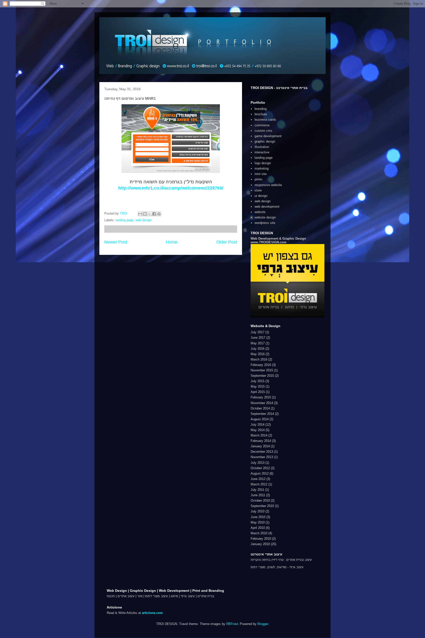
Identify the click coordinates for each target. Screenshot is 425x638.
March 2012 (259, 484)
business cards (265, 119)
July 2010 (257, 511)
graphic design (265, 141)
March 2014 (259, 435)
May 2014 (258, 430)
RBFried (232, 624)
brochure (261, 114)
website (260, 212)
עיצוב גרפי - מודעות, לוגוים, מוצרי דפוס (277, 567)
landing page (125, 220)
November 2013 (262, 457)
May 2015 (258, 386)
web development (267, 206)
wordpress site (265, 223)
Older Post (226, 242)
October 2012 (260, 468)
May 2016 (258, 354)
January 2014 (260, 446)
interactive (262, 152)
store (258, 190)
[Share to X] (149, 213)
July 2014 (257, 424)
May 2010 (258, 522)
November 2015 (262, 370)
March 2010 (259, 533)
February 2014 (261, 441)
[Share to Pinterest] (158, 213)
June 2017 (258, 337)
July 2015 (257, 381)
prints (258, 179)
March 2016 (259, 359)
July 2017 (257, 332)
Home (172, 242)
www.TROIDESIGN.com (269, 242)
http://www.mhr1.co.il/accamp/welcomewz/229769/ (170, 188)
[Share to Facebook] (154, 213)
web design (144, 220)
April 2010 (258, 528)
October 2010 (260, 500)
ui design (261, 196)
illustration (262, 147)
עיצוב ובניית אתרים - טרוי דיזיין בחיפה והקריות (281, 560)
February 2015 (261, 397)
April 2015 (258, 392)
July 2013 (257, 462)
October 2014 (260, 408)
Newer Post (115, 242)
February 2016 (261, 365)
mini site (261, 174)
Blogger (263, 624)
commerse (262, 125)
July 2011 (257, 490)
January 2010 (260, 544)
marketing (262, 168)
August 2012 (260, 473)
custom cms (263, 130)
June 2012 (258, 479)
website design (265, 217)
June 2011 (258, 495)
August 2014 (260, 419)
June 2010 (258, 517)
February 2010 (261, 538)
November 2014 (262, 403)
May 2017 (258, 343)
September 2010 (262, 506)
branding (261, 109)
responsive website (268, 185)
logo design (263, 163)
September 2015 (262, 375)
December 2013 (262, 451)
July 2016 (257, 348)
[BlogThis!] (144, 213)
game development (268, 136)
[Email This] (140, 213)
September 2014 (262, 414)
